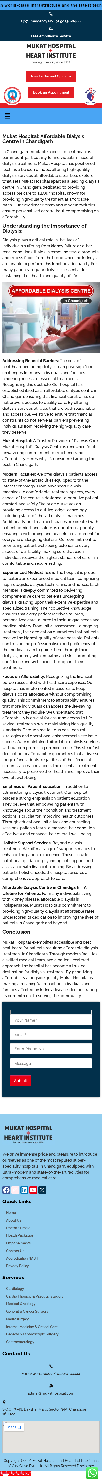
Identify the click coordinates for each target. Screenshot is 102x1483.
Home (11, 1213)
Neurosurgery (17, 1319)
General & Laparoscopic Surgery (32, 1334)
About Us (13, 1220)
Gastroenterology (20, 1342)
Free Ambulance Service (51, 36)
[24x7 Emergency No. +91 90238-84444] (51, 14)
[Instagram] (15, 1190)
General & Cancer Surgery (27, 1311)
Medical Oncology (21, 1304)
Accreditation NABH (22, 1258)
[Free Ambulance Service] (51, 29)
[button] (7, 116)
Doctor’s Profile (18, 1228)
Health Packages (20, 1235)
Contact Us (15, 1251)
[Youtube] (33, 1190)
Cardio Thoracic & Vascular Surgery (35, 1296)
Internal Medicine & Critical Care (32, 1327)
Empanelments (18, 1243)
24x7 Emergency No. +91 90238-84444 (51, 21)
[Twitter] (42, 1190)
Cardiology (15, 1289)
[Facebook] (6, 1190)
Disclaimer (85, 1466)
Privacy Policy (17, 1266)
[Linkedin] (24, 1190)
